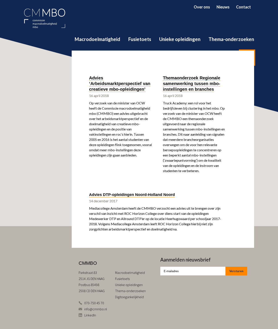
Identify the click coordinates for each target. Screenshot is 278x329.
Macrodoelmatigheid (97, 39)
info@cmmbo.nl (95, 309)
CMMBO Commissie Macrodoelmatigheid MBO (44, 18)
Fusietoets (139, 39)
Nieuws (223, 7)
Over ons (202, 7)
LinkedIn (90, 315)
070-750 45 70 (94, 303)
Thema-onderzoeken (231, 39)
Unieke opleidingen (179, 39)
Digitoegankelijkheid (129, 297)
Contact (243, 7)
